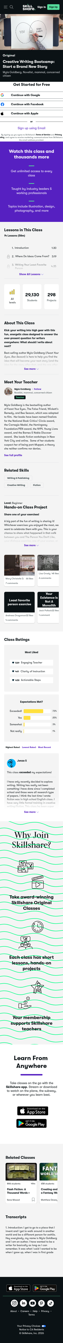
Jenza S (22, 760)
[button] (6, 7)
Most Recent (44, 747)
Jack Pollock (45, 610)
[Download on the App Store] (31, 1111)
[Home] (29, 7)
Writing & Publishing (18, 478)
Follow (37, 389)
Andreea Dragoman (16, 615)
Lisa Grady (44, 573)
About (13, 1311)
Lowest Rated (29, 747)
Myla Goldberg (27, 389)
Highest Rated (13, 747)
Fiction (37, 485)
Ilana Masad (13, 1199)
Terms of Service (43, 135)
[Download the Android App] (45, 1288)
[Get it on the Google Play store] (31, 1123)
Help (35, 1311)
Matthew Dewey (49, 1199)
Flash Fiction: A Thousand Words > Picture (18, 1193)
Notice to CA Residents (31, 1329)
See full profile (13, 455)
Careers (24, 1311)
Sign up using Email (31, 128)
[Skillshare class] (21, 1172)
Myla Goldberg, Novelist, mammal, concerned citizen (31, 74)
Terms (31, 1314)
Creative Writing (16, 485)
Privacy (45, 1311)
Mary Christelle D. (15, 578)
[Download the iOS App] (18, 1288)
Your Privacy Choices (28, 1325)
